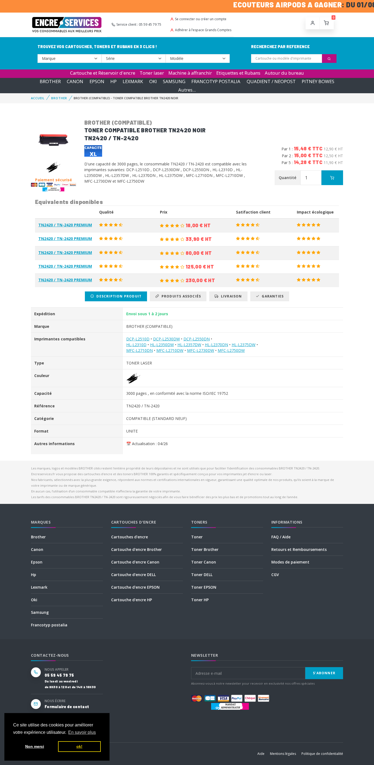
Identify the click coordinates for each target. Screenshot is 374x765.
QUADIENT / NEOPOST (271, 81)
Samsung (40, 612)
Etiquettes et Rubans (238, 73)
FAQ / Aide (280, 536)
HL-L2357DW (189, 344)
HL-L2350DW (162, 344)
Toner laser (152, 73)
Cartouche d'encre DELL (133, 574)
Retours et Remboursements (299, 549)
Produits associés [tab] (180, 296)
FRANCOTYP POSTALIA (215, 81)
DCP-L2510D (137, 338)
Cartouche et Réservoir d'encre (102, 73)
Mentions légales (283, 753)
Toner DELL (201, 574)
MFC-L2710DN (139, 350)
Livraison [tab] (230, 296)
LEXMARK (133, 81)
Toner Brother (204, 549)
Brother (38, 536)
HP (113, 81)
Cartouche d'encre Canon (135, 562)
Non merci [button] (34, 746)
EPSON (97, 81)
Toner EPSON (203, 587)
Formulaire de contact (67, 706)
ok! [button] (79, 746)
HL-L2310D (136, 344)
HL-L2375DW (243, 344)
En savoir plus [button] (82, 732)
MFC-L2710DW (169, 350)
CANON (75, 81)
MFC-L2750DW (231, 350)
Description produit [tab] (118, 296)
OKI (153, 81)
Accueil (38, 98)
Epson (36, 562)
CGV (275, 574)
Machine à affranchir (190, 73)
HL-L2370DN (216, 344)
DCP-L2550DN (196, 338)
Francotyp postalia (49, 624)
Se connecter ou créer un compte (200, 19)
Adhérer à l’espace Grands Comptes (203, 30)
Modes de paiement (290, 562)
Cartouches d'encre (129, 536)
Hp (33, 574)
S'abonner (324, 673)
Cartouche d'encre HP (131, 599)
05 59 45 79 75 (59, 675)
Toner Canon (203, 562)
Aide (260, 753)
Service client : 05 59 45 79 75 (138, 24)
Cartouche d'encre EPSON (135, 587)
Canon (37, 549)
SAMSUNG (174, 81)
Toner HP (200, 599)
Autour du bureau (284, 73)
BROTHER (50, 81)
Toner (197, 536)
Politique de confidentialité (322, 753)
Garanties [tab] (272, 296)
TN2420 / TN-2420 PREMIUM (65, 224)
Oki (34, 599)
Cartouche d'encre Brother (136, 549)
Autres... (187, 90)
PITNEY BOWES (318, 81)
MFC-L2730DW (200, 350)
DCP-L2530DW (166, 338)
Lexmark (39, 587)
